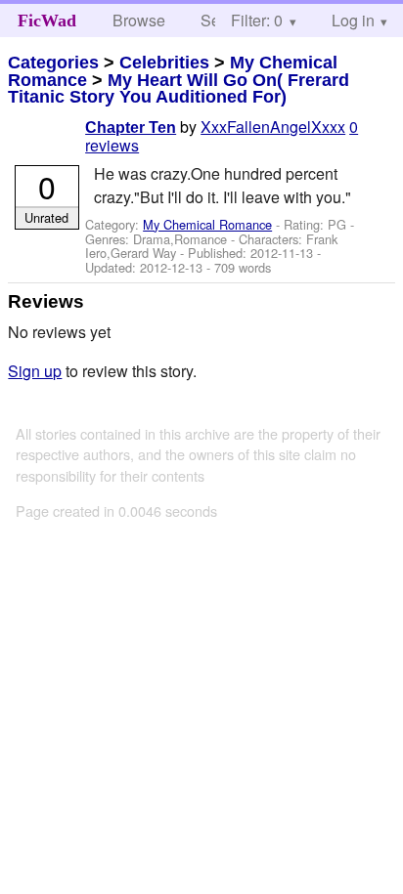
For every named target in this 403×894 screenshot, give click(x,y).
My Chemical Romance (207, 224)
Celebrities (164, 62)
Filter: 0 (257, 20)
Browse (138, 20)
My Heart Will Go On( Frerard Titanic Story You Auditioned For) (178, 88)
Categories (53, 62)
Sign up (35, 371)
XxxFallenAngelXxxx (273, 126)
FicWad (47, 20)
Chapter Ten (130, 127)
